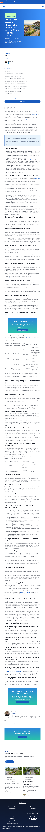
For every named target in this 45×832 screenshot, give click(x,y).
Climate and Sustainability (29, 777)
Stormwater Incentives (32, 810)
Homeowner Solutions (11, 16)
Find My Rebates (22, 737)
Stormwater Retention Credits (33, 813)
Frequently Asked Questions (12, 823)
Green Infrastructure (10, 13)
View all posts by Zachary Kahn (10, 723)
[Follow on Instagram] (29, 819)
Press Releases (12, 821)
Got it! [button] (1, 2)
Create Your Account (22, 330)
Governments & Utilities (12, 810)
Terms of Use (31, 826)
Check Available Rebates (22, 702)
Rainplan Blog (12, 820)
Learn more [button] (40, 1)
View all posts (9, 761)
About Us (12, 818)
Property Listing (33, 808)
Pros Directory (33, 811)
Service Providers (12, 808)
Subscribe (22, 101)
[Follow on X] (36, 819)
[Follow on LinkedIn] (34, 819)
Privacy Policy (25, 826)
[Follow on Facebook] (32, 819)
